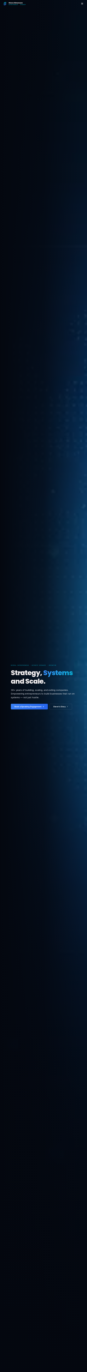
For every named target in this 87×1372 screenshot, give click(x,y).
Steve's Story (59, 706)
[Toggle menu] (82, 3)
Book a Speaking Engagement (27, 706)
